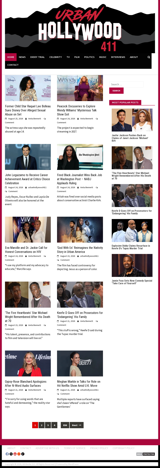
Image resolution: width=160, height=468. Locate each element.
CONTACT (13, 64)
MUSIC (102, 57)
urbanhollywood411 (37, 187)
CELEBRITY (55, 57)
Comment (9, 122)
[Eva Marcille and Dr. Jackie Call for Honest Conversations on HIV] (28, 229)
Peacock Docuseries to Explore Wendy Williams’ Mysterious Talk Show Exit (77, 110)
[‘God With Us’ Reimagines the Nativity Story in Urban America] (80, 229)
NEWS (22, 57)
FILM (77, 57)
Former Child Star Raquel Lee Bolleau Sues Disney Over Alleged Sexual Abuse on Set (28, 110)
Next (75, 425)
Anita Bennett (34, 118)
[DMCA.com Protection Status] (145, 454)
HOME (10, 57)
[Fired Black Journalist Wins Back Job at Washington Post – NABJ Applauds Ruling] (80, 156)
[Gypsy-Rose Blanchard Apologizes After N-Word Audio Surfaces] (28, 363)
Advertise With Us (47, 448)
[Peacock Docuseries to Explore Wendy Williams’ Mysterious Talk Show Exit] (80, 88)
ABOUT (134, 57)
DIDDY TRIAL (37, 57)
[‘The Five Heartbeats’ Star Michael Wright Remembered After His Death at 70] (28, 294)
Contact (25, 448)
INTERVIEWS (118, 57)
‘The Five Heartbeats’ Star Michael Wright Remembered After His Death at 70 (27, 317)
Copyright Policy (123, 448)
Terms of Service (74, 448)
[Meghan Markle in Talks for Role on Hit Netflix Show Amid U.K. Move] (80, 363)
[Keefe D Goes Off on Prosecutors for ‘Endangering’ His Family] (80, 294)
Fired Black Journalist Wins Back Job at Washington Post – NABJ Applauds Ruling (79, 179)
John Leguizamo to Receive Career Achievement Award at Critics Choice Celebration (27, 179)
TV (68, 57)
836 (65, 425)
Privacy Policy (99, 448)
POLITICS (89, 57)
